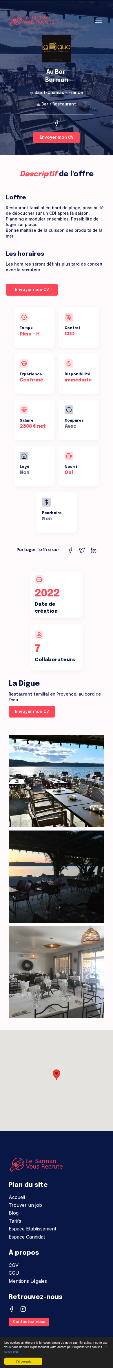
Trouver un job (25, 1205)
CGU (14, 1273)
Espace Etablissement (32, 1229)
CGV (14, 1265)
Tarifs (15, 1221)
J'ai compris (23, 1361)
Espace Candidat (27, 1237)
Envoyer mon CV (57, 138)
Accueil (17, 1197)
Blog (14, 1213)
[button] (56, 1074)
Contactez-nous (29, 1322)
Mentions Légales (28, 1281)
